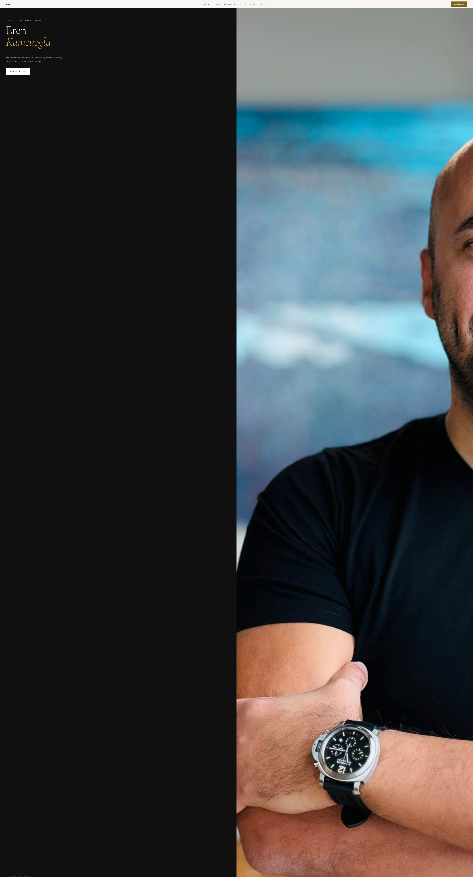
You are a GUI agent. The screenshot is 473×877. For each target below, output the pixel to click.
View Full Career (18, 71)
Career (217, 4)
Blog (252, 4)
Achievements (230, 4)
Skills (243, 4)
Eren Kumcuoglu (12, 4)
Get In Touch (459, 4)
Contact (263, 4)
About (207, 4)
